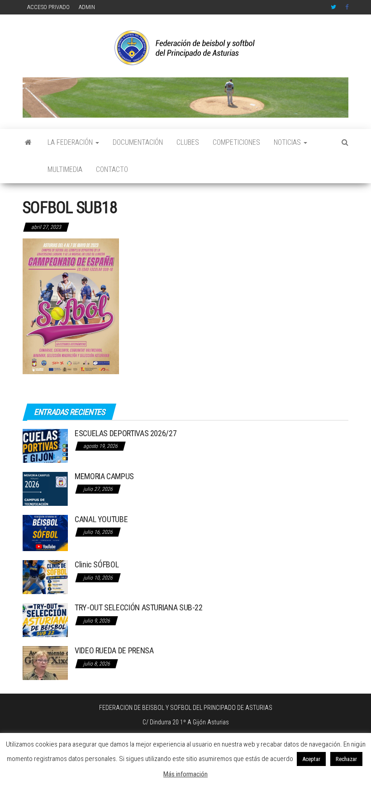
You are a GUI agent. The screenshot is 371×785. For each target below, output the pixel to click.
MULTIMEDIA (65, 169)
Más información (185, 774)
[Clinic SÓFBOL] (45, 576)
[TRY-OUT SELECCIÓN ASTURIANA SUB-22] (45, 619)
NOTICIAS (288, 142)
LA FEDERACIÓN (71, 142)
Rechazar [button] (346, 759)
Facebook (348, 7)
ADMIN (87, 7)
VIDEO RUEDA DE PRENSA (114, 650)
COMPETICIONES (236, 142)
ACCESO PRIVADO (48, 7)
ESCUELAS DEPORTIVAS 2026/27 (125, 433)
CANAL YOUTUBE (101, 519)
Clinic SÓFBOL (97, 564)
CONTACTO (112, 169)
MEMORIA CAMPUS (104, 476)
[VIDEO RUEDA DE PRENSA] (45, 662)
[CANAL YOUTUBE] (45, 532)
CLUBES (187, 142)
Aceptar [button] (311, 759)
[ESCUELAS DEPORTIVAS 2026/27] (45, 445)
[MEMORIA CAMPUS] (45, 488)
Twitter (333, 7)
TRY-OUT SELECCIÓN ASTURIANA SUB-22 (139, 607)
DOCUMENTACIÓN (138, 142)
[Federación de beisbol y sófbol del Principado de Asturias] (28, 142)
